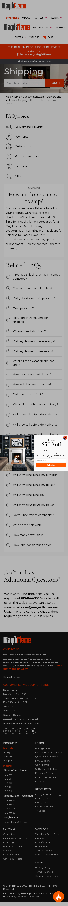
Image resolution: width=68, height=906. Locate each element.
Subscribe (51, 465)
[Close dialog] (65, 438)
